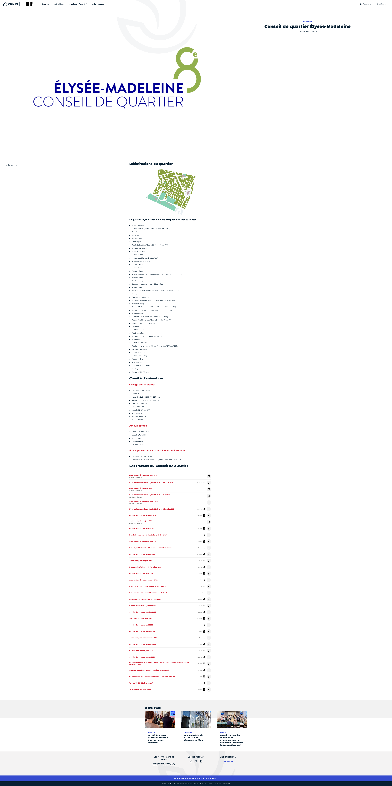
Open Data (203, 783)
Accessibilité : (186, 783)
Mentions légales (167, 783)
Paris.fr (215, 778)
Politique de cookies (214, 783)
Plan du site (227, 783)
